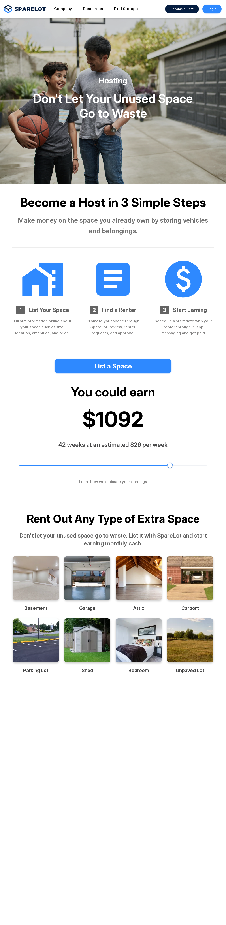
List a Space (113, 366)
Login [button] (212, 9)
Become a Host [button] (182, 9)
